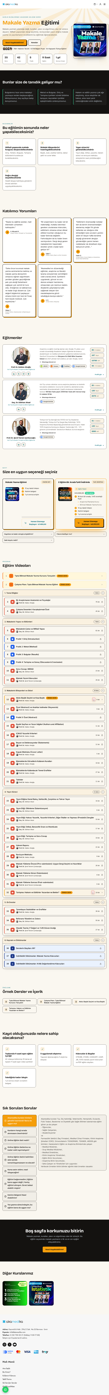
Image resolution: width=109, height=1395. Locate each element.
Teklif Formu (7, 1379)
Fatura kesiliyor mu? (64, 534)
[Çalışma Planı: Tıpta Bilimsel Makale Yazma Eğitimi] (54, 584)
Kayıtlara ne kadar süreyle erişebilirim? (18, 534)
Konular (34, 43)
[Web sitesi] (28, 374)
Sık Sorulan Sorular (10, 1383)
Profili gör (98, 374)
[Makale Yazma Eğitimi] (28, 504)
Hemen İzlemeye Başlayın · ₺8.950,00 (90, 522)
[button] (48, 362)
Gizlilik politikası (9, 1386)
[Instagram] (23, 374)
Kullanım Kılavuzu (9, 1375)
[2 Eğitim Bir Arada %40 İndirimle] (81, 504)
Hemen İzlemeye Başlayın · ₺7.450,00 (37, 522)
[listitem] (15, 1293)
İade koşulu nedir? (11, 540)
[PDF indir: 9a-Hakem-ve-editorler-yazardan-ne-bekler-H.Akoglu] (93, 892)
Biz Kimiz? (6, 1372)
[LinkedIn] (14, 374)
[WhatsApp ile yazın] (5, 1390)
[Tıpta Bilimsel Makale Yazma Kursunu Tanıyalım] (54, 575)
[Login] (100, 4)
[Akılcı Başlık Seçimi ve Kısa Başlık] (55, 699)
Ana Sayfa (6, 1368)
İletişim (5, 1390)
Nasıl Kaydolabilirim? (15, 43)
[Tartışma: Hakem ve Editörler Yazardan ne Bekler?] (55, 892)
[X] (19, 374)
